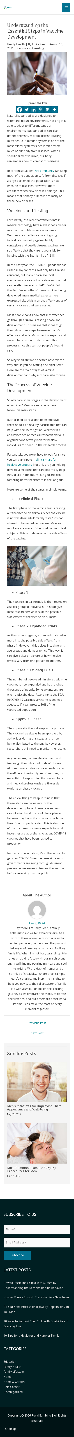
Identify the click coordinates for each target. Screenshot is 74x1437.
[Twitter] (26, 109)
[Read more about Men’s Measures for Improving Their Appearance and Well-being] (37, 1081)
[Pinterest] (40, 109)
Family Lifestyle (14, 1372)
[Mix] (47, 109)
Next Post (37, 1033)
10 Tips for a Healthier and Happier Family (31, 1336)
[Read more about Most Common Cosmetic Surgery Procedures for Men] (37, 1143)
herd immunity (44, 171)
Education (10, 1362)
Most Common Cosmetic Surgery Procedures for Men (31, 1169)
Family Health (16, 44)
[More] (54, 109)
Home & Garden (14, 1382)
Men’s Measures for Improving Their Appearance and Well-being (34, 1108)
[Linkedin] (33, 109)
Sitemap (10, 1429)
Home (7, 1377)
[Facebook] (19, 109)
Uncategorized (13, 1392)
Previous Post (37, 1023)
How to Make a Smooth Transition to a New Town (36, 1297)
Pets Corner (12, 1387)
